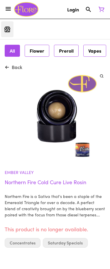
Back (17, 67)
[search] (101, 76)
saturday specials (65, 243)
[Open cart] (100, 9)
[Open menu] (8, 8)
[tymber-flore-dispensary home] (26, 9)
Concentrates (22, 243)
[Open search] (88, 9)
